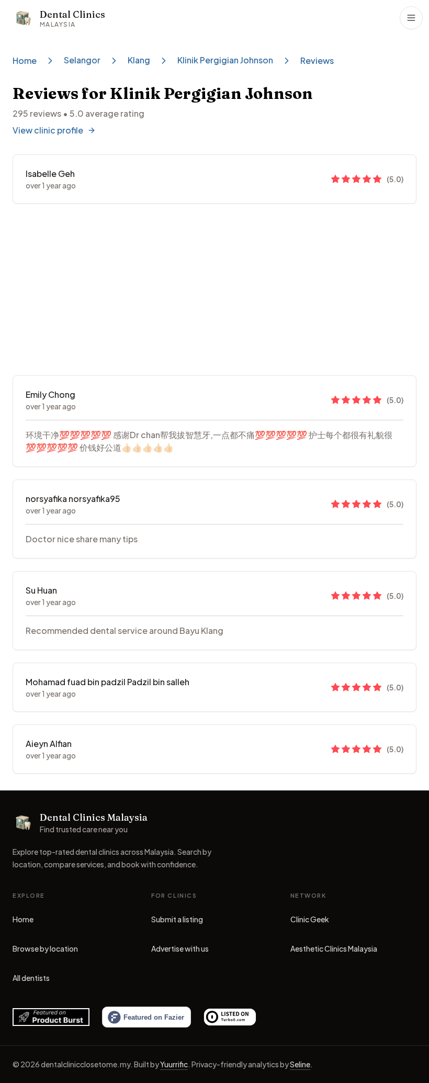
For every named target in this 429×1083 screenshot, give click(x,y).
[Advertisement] (214, 289)
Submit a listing (177, 919)
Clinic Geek (309, 921)
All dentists (31, 977)
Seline (300, 1064)
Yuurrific (174, 1064)
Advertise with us (180, 948)
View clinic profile (48, 130)
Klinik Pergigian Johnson (225, 59)
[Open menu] (411, 17)
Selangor (82, 59)
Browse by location (45, 948)
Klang (139, 59)
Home (25, 60)
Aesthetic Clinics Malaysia (333, 951)
